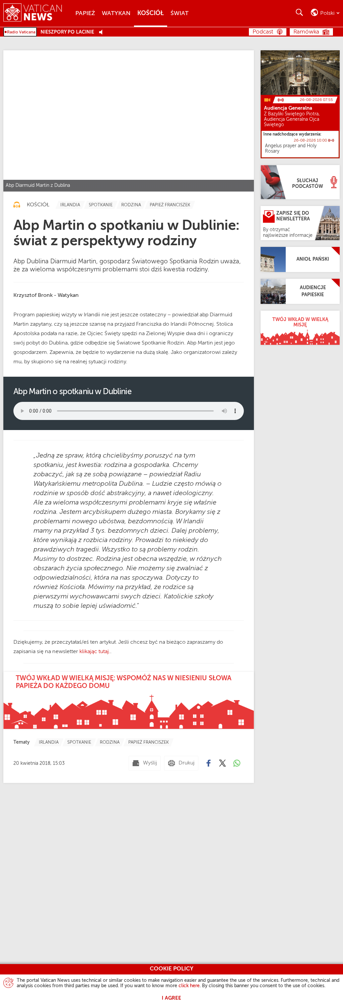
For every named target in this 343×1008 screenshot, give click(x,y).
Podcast (263, 32)
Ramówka (306, 32)
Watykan (116, 13)
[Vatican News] (37, 13)
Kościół (150, 13)
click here (189, 986)
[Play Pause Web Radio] (103, 32)
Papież (85, 13)
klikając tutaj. (94, 651)
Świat (179, 13)
